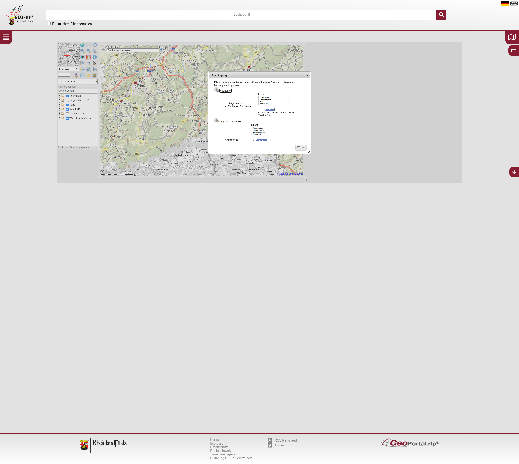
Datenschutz (219, 447)
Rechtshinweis (221, 450)
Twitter (279, 445)
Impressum (218, 443)
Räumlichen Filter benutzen (72, 24)
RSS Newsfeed (286, 440)
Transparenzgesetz (224, 454)
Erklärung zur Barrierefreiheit (231, 458)
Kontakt (215, 440)
